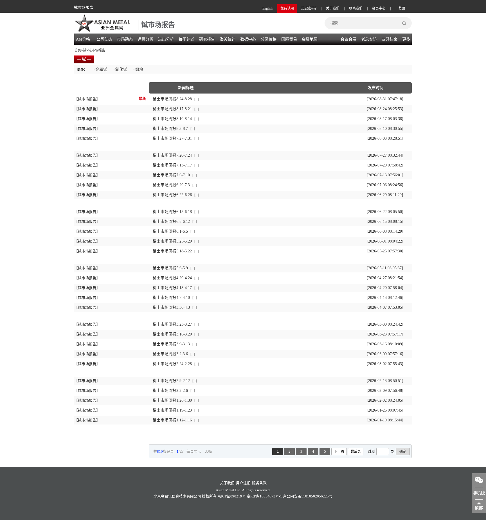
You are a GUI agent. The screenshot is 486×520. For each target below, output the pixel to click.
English (267, 8)
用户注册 (243, 483)
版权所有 (209, 496)
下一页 (339, 452)
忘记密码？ (309, 8)
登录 (402, 8)
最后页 (356, 452)
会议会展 (348, 39)
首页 (77, 50)
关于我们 (332, 8)
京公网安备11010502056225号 (307, 496)
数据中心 (248, 39)
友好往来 (389, 39)
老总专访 (369, 39)
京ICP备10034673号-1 (264, 496)
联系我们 (356, 8)
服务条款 (259, 483)
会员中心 (379, 8)
